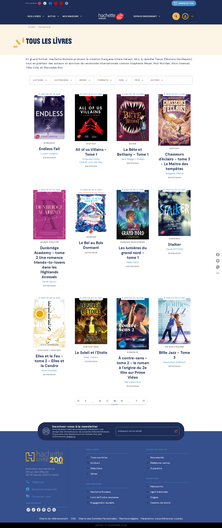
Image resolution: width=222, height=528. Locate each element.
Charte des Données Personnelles (97, 518)
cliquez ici (70, 436)
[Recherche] (176, 16)
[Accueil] (111, 17)
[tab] (36, 16)
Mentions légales (128, 518)
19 (122, 400)
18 (115, 400)
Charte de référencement (53, 518)
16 (100, 400)
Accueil (31, 27)
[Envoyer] (175, 431)
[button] (184, 3)
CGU (73, 518)
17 (107, 400)
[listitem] (39, 3)
